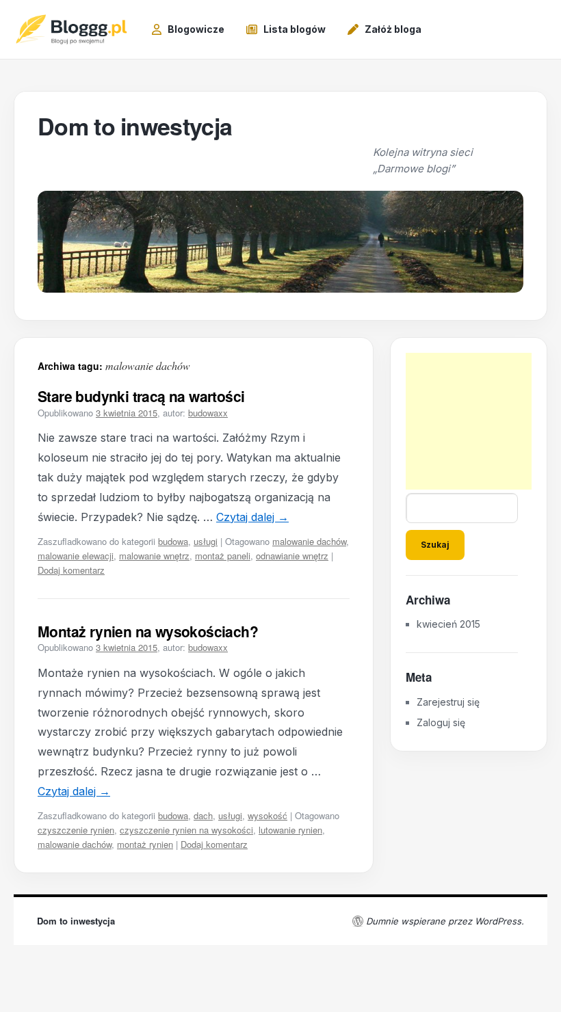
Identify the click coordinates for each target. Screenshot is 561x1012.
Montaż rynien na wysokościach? (148, 631)
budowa (173, 541)
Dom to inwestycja (135, 125)
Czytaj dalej (252, 517)
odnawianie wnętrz (292, 555)
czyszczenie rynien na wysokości (186, 829)
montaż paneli (222, 555)
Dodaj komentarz (71, 569)
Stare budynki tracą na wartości (141, 396)
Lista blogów (294, 29)
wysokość (267, 815)
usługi (206, 541)
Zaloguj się (441, 722)
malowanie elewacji (76, 555)
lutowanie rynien (290, 829)
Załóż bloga (393, 29)
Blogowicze (196, 29)
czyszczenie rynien (76, 829)
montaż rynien (145, 844)
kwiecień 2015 (448, 624)
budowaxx (208, 412)
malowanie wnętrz (154, 555)
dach (203, 815)
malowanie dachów (309, 541)
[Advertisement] (474, 421)
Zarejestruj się (448, 702)
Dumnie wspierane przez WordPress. (445, 921)
